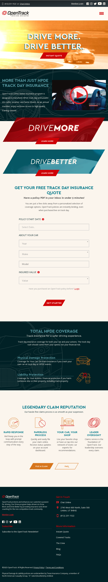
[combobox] (54, 243)
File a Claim (41, 466)
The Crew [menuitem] (60, 543)
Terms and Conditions (55, 567)
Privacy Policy (38, 567)
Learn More (47, 141)
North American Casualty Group (15, 576)
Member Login (77, 3)
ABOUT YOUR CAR (28, 235)
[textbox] (55, 243)
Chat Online (25, 4)
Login (76, 288)
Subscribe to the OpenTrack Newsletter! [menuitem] (20, 531)
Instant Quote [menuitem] (62, 531)
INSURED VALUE (44, 272)
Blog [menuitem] (58, 549)
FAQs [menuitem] (58, 554)
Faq (67, 466)
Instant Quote (54, 55)
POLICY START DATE (47, 219)
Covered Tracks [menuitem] (63, 537)
